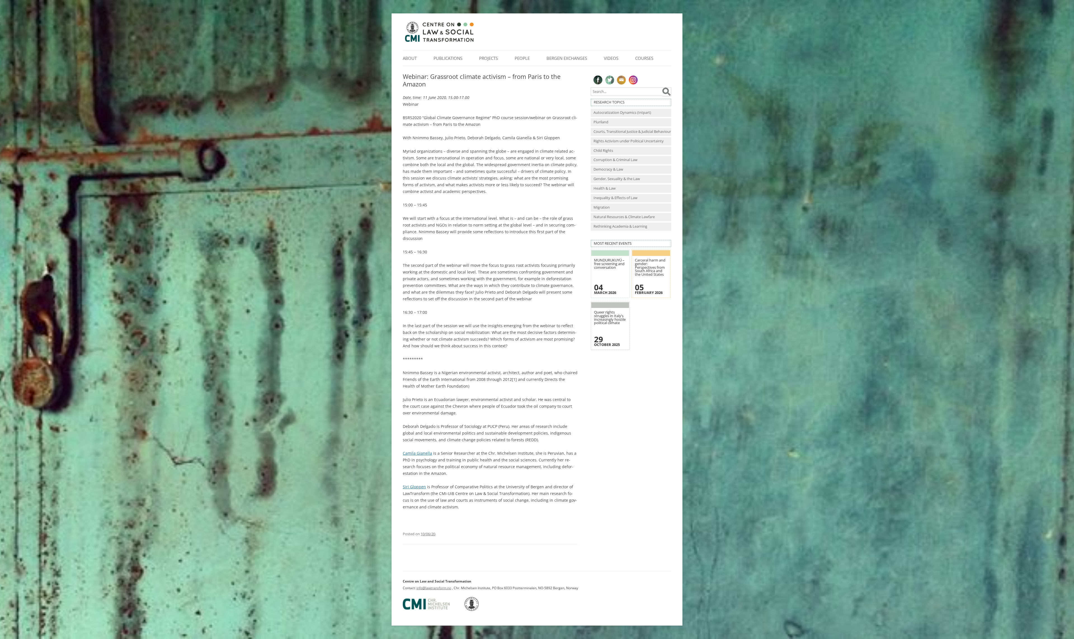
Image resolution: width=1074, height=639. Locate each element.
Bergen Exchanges (567, 58)
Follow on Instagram (633, 80)
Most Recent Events (613, 243)
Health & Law (604, 188)
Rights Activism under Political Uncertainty (628, 141)
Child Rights (603, 150)
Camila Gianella (417, 453)
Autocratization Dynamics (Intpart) (622, 112)
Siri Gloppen (414, 486)
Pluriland (600, 122)
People (522, 58)
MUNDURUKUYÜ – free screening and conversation (609, 264)
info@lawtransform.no (433, 588)
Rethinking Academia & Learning (620, 226)
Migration (601, 207)
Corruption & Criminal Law (615, 159)
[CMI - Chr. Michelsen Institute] (433, 609)
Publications (448, 58)
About (410, 58)
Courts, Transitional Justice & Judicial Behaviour (632, 131)
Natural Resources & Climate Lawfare (624, 216)
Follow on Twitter (609, 80)
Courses (644, 58)
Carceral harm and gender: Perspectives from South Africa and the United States (650, 267)
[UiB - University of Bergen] (479, 609)
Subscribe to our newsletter (621, 80)
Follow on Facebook (597, 80)
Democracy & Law (608, 169)
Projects (488, 58)
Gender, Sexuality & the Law (616, 178)
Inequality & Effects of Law (615, 197)
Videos (611, 58)
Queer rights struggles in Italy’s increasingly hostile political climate (610, 317)
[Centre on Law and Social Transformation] (439, 41)
